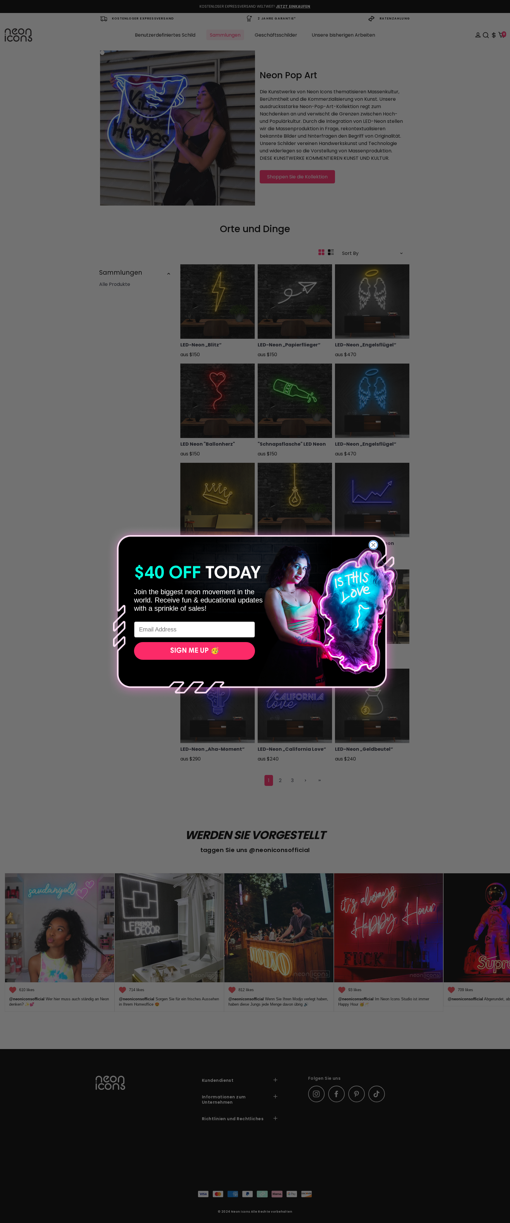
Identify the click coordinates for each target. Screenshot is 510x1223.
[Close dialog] (373, 545)
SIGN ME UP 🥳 (194, 650)
